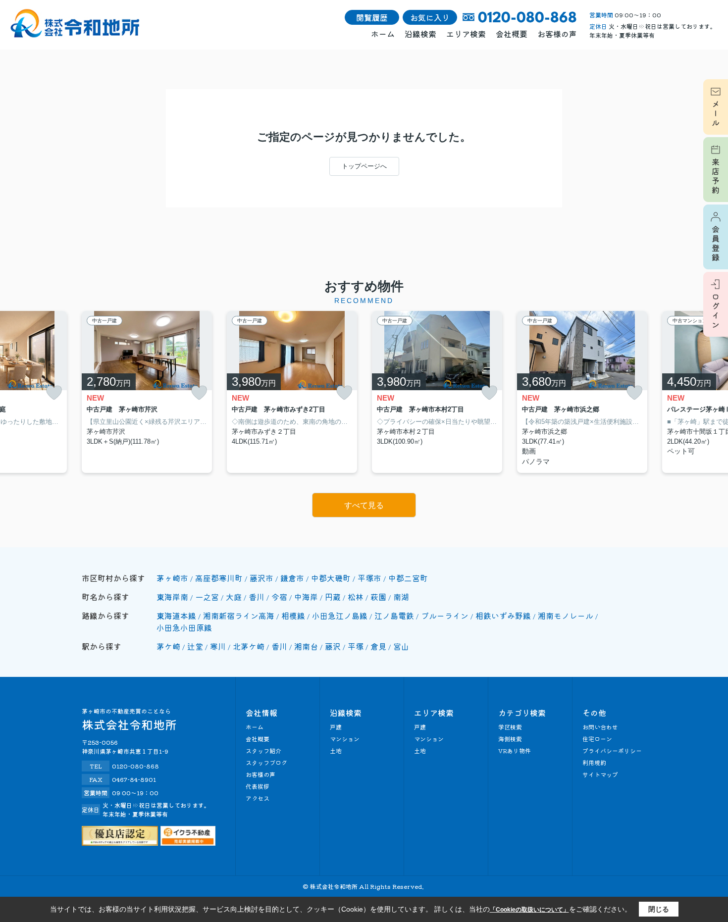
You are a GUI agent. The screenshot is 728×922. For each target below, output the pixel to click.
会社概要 (511, 34)
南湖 (401, 597)
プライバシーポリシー (612, 750)
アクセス (257, 798)
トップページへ (364, 166)
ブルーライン (444, 615)
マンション (345, 738)
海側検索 (510, 738)
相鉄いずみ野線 (503, 615)
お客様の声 (557, 34)
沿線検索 (420, 34)
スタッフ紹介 (263, 750)
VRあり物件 (514, 750)
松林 (356, 597)
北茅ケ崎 (248, 646)
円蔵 (333, 597)
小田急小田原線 (184, 627)
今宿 (279, 597)
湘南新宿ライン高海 (238, 615)
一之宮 (207, 597)
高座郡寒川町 (219, 578)
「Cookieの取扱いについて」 (529, 909)
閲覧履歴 (372, 17)
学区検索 (510, 726)
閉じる (658, 909)
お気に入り (430, 17)
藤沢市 (261, 578)
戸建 (336, 726)
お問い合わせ (600, 726)
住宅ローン (597, 738)
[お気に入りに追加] (54, 393)
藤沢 (333, 646)
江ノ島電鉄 (394, 615)
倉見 (378, 646)
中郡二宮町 (408, 578)
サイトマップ (600, 774)
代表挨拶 (257, 786)
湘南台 (306, 646)
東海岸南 (172, 597)
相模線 (293, 615)
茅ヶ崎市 (172, 578)
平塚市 (369, 578)
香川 (256, 597)
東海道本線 (176, 615)
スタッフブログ (266, 762)
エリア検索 (466, 34)
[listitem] (146, 392)
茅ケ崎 (168, 646)
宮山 (401, 646)
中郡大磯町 (331, 578)
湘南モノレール (565, 615)
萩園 (378, 597)
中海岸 (306, 597)
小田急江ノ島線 (339, 615)
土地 (336, 750)
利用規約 (594, 762)
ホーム (383, 34)
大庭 (234, 597)
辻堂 (195, 646)
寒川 (218, 646)
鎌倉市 (292, 578)
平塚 (356, 646)
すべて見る (364, 505)
